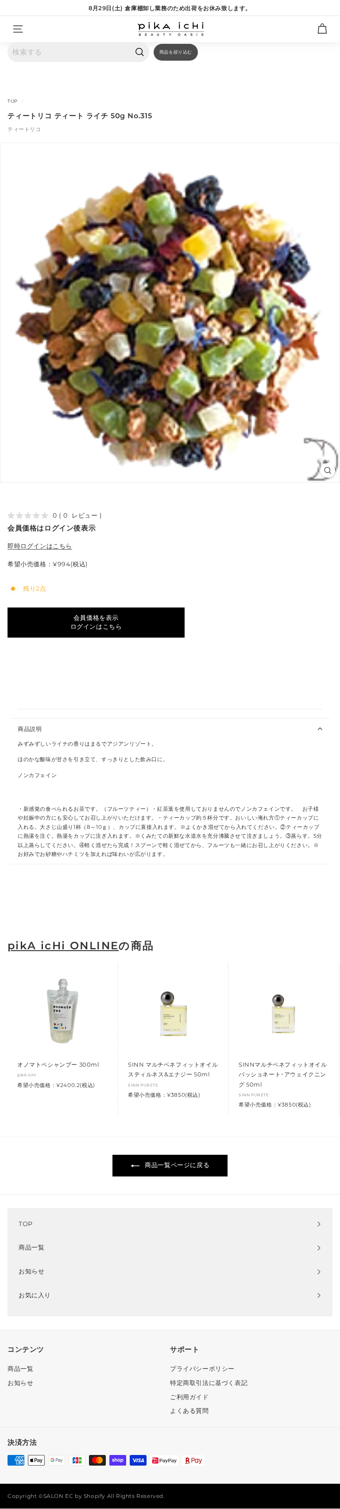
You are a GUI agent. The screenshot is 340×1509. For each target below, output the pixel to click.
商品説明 (30, 728)
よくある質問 (189, 1411)
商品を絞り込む (175, 52)
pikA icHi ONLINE (63, 946)
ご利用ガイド (189, 1397)
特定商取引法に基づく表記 (208, 1383)
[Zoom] (328, 470)
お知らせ (20, 1383)
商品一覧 (20, 1369)
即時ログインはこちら (40, 546)
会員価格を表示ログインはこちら (96, 622)
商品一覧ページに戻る (176, 1165)
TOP (13, 101)
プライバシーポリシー (202, 1369)
